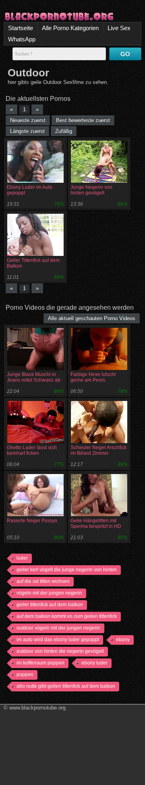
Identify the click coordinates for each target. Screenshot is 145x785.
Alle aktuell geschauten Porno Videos (91, 318)
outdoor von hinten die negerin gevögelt (60, 651)
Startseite (20, 28)
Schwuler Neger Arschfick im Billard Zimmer (98, 450)
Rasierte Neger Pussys (32, 520)
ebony (123, 639)
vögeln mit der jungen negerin (49, 593)
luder (22, 558)
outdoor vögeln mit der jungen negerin (58, 628)
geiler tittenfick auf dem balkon (50, 604)
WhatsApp (21, 39)
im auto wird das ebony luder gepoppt (58, 639)
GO (125, 54)
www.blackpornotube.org (37, 708)
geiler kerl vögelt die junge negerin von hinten (67, 569)
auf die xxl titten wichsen (43, 581)
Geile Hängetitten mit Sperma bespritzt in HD (95, 523)
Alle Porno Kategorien (70, 28)
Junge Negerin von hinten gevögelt (91, 190)
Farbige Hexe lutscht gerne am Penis (93, 377)
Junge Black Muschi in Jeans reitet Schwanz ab (33, 377)
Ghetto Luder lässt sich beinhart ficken (32, 450)
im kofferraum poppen (40, 663)
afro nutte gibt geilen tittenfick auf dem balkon (66, 686)
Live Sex (119, 28)
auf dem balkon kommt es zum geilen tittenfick (67, 616)
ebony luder (94, 663)
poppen (25, 674)
